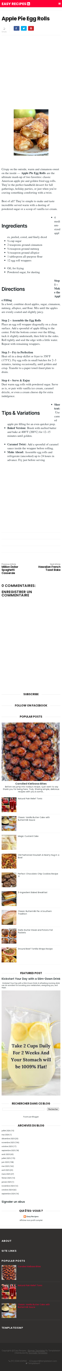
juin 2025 (5, 1162)
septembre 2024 (8, 1194)
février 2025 (6, 1178)
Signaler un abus (13, 1202)
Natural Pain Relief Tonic (30, 798)
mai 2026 (5, 1135)
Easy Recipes (14, 4)
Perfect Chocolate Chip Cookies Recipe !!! (38, 875)
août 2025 (6, 1154)
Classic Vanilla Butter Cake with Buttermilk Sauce (34, 818)
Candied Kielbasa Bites (31, 783)
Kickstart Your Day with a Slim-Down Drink (31, 979)
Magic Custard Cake (28, 836)
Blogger (35, 1117)
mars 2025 (6, 1174)
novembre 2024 (8, 1186)
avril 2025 (5, 1170)
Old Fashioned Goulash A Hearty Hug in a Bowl (38, 856)
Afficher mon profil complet (31, 1220)
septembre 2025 (8, 1150)
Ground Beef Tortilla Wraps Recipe (35, 948)
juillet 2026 (6, 1131)
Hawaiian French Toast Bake (49, 567)
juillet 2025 (6, 1158)
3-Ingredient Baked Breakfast (33, 892)
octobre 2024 (7, 1190)
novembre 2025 (8, 1142)
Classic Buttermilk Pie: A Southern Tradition (35, 912)
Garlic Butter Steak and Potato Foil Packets (35, 931)
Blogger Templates (36, 1350)
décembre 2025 (8, 1138)
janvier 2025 (6, 1182)
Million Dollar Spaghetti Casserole (10, 569)
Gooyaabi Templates (38, 1353)
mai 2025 (5, 1166)
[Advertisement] (31, 68)
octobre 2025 (7, 1146)
